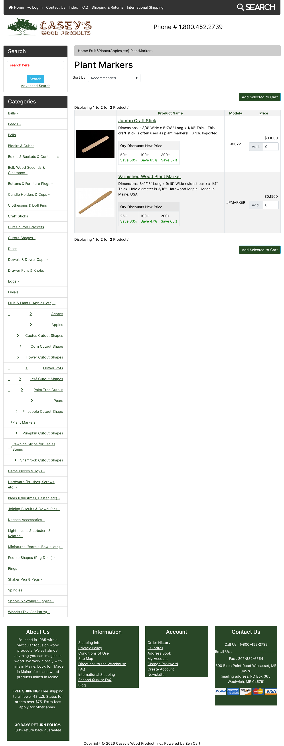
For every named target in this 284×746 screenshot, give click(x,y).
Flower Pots (53, 368)
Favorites (155, 648)
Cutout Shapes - (22, 238)
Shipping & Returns (107, 7)
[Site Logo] (50, 27)
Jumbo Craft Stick (137, 120)
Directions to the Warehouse (102, 664)
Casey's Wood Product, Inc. (139, 743)
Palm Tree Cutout (48, 390)
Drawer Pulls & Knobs (26, 270)
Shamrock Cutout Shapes (41, 460)
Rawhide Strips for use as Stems (33, 446)
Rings (12, 568)
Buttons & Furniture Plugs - (30, 183)
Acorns (57, 314)
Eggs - (13, 281)
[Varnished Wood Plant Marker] (95, 202)
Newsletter (157, 674)
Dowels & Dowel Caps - (28, 259)
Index (73, 7)
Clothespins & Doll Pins (27, 205)
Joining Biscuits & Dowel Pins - (34, 509)
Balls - (13, 113)
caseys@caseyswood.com (255, 651)
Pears (58, 400)
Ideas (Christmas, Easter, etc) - (34, 498)
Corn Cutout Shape (47, 346)
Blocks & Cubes (21, 145)
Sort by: (79, 77)
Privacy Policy (90, 648)
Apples (57, 324)
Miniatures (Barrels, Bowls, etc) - (35, 546)
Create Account (161, 669)
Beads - (14, 124)
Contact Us (55, 7)
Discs (12, 248)
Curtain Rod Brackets (26, 227)
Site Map (85, 658)
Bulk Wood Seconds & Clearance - (26, 170)
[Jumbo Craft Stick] (95, 143)
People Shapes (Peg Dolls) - (31, 557)
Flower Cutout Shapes (44, 357)
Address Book (159, 653)
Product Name (170, 113)
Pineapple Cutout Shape (42, 411)
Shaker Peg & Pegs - (25, 579)
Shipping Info (89, 642)
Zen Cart (192, 743)
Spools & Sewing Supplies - (31, 601)
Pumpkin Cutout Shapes (43, 433)
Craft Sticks (18, 216)
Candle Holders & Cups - (29, 194)
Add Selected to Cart (260, 97)
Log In (37, 7)
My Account (158, 658)
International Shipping (145, 7)
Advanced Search (35, 85)
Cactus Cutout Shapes (44, 335)
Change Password (163, 664)
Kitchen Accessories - (26, 519)
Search (35, 79)
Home (18, 7)
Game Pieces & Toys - (26, 471)
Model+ (236, 113)
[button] (256, 7)
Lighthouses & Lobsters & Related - (29, 533)
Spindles (15, 590)
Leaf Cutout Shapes (46, 379)
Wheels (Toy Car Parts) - (29, 612)
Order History (159, 642)
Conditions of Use (93, 653)
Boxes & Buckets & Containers (33, 156)
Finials (13, 292)
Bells (12, 135)
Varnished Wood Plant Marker (149, 176)
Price (263, 113)
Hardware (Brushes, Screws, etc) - (31, 484)
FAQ (84, 7)
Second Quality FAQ (95, 680)
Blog (82, 685)
